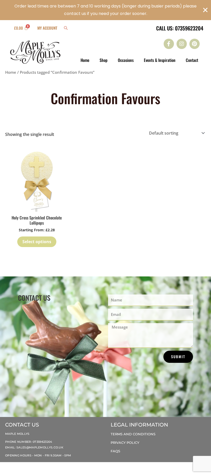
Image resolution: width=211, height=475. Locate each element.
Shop (104, 60)
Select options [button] (36, 241)
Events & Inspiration (159, 60)
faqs (115, 451)
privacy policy (125, 442)
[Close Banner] (205, 10)
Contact (192, 60)
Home (85, 60)
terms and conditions (133, 434)
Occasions (126, 60)
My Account (47, 28)
